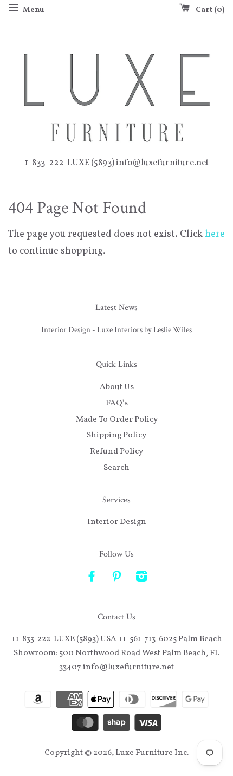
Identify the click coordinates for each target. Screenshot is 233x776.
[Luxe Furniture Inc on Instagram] (141, 579)
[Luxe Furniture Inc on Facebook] (92, 579)
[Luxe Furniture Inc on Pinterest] (116, 579)
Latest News (116, 307)
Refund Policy (116, 451)
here (215, 234)
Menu (32, 10)
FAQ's (117, 403)
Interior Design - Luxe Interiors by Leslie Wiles (116, 329)
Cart (208, 10)
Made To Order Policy (117, 419)
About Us (117, 387)
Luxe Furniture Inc (151, 753)
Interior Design (116, 522)
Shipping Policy (116, 435)
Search (116, 468)
